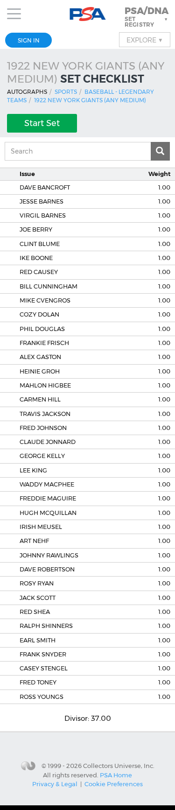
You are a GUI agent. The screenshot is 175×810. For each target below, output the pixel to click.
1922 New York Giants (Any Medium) (90, 100)
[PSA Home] (87, 14)
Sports (66, 91)
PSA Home (116, 775)
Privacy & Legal (54, 784)
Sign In (29, 40)
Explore (144, 39)
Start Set (42, 123)
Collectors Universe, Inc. (118, 765)
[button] (147, 17)
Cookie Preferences (113, 784)
